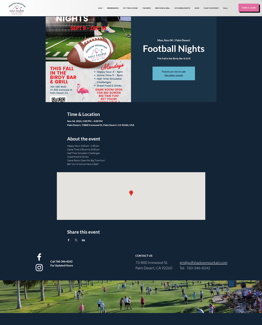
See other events (174, 75)
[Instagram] (39, 267)
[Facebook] (39, 257)
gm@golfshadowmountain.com (203, 262)
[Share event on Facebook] (68, 240)
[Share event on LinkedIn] (83, 240)
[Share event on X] (76, 240)
